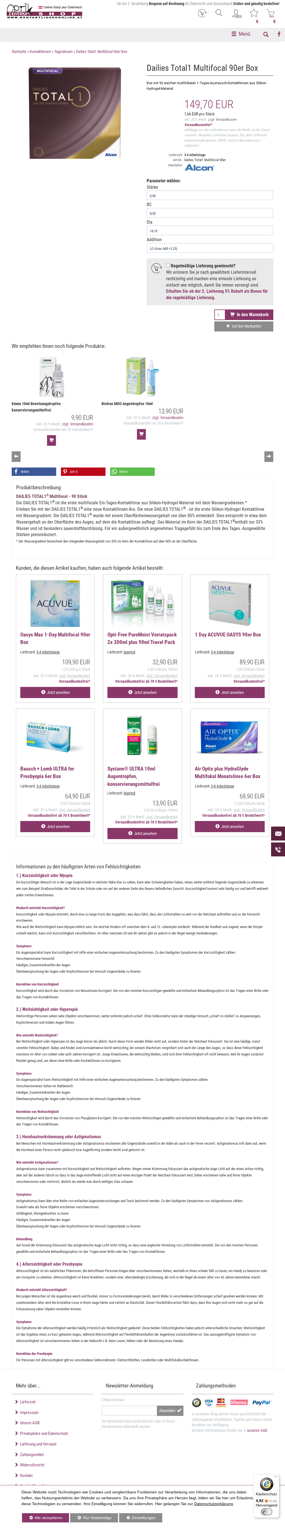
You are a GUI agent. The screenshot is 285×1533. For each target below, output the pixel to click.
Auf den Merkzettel (245, 326)
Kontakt (25, 1475)
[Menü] (276, 1477)
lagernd (129, 652)
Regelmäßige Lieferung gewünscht (202, 265)
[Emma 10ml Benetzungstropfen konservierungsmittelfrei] (52, 378)
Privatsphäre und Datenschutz (43, 1433)
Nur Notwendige (90, 1518)
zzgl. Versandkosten (222, 119)
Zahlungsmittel (31, 1454)
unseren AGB (257, 1430)
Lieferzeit (26, 1401)
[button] (34, 472)
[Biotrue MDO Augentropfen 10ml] (142, 378)
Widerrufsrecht (31, 1464)
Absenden (168, 1410)
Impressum (28, 1412)
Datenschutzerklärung (213, 1503)
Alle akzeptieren (42, 1517)
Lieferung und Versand (37, 1444)
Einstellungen (137, 1518)
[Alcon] (228, 167)
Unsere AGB (29, 1422)
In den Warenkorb (252, 314)
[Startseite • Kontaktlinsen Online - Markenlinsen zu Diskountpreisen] (44, 11)
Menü (244, 34)
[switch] (266, 1511)
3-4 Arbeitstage (194, 155)
